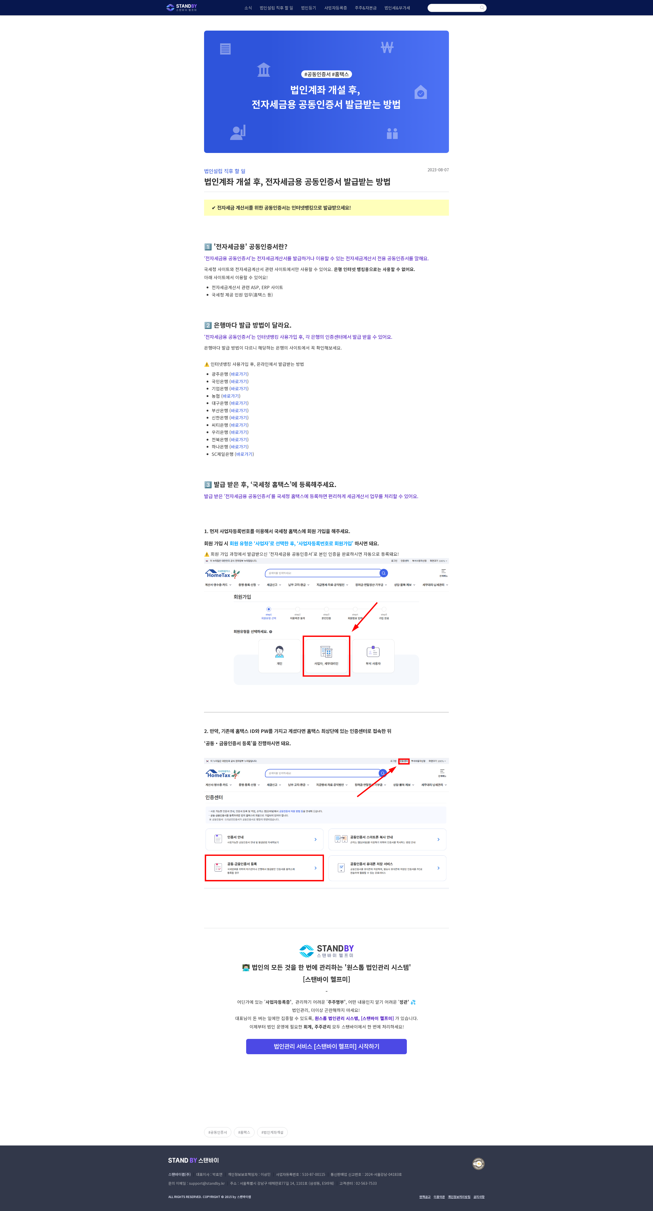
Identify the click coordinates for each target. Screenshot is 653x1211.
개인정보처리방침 (459, 1197)
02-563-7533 (366, 1183)
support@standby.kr (207, 1183)
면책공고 (425, 1197)
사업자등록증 (335, 8)
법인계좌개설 (273, 1132)
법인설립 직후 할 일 (276, 8)
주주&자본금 (366, 8)
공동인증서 (218, 1132)
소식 (248, 8)
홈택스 (245, 1132)
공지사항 (479, 1197)
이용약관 (439, 1197)
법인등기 (308, 8)
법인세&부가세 (397, 8)
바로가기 (239, 374)
